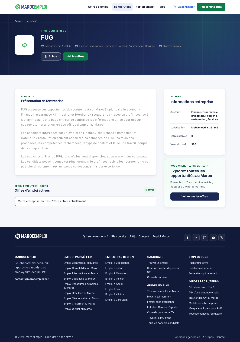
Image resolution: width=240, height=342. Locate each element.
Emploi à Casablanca (117, 262)
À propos (208, 337)
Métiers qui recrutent (159, 296)
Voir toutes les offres (194, 196)
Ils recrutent (122, 6)
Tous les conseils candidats (163, 323)
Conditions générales (186, 337)
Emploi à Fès (112, 289)
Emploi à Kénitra (114, 294)
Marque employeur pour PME (205, 308)
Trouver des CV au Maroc (203, 297)
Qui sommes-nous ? (95, 236)
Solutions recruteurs (200, 268)
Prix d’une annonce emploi (204, 292)
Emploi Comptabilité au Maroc (81, 268)
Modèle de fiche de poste (203, 303)
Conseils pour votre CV (160, 312)
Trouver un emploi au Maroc (163, 291)
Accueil (18, 21)
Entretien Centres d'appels (162, 307)
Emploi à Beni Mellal (116, 299)
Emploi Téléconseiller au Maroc (81, 298)
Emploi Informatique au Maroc (81, 273)
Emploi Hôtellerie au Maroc (79, 293)
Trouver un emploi (157, 262)
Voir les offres (75, 56)
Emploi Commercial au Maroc (81, 262)
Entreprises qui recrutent (203, 273)
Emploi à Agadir (114, 284)
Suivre (53, 56)
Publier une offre (211, 6)
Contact (144, 236)
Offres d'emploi (98, 6)
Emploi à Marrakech (116, 273)
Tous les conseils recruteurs (205, 313)
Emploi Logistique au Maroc (80, 278)
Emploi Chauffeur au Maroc (79, 303)
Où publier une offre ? (201, 287)
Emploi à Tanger (114, 278)
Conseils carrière (157, 277)
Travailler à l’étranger (159, 317)
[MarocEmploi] (31, 7)
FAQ (132, 236)
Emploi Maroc (161, 236)
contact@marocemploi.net (32, 279)
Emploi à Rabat (114, 268)
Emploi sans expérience (160, 301)
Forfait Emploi (145, 6)
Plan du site (118, 236)
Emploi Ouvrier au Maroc (78, 309)
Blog (163, 6)
